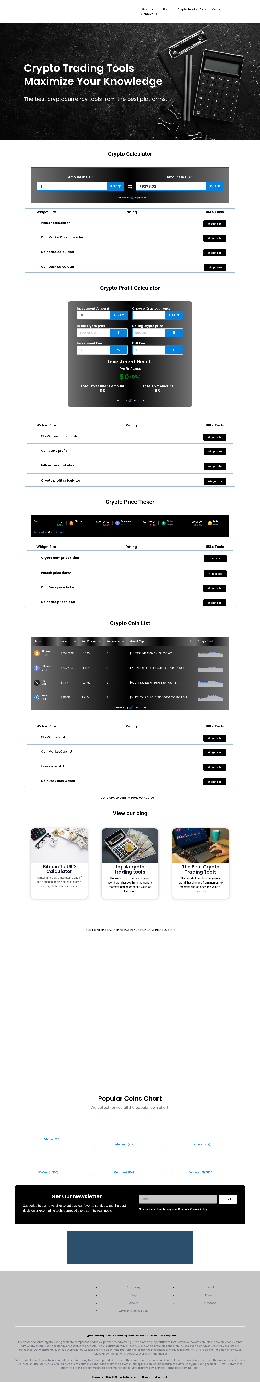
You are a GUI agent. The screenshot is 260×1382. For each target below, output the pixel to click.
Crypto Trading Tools (192, 9)
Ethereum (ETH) (125, 1144)
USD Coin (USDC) (47, 1172)
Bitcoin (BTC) (52, 1139)
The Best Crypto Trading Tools (200, 869)
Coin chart (219, 9)
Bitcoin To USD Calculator (59, 869)
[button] (115, 186)
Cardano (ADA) (124, 1172)
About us (147, 9)
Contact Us (149, 14)
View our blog (130, 813)
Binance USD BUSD (200, 1172)
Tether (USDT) (201, 1144)
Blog (166, 9)
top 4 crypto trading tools (130, 869)
